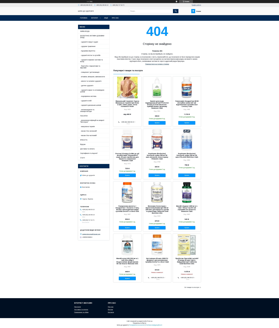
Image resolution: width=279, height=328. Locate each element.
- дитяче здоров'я (86, 85)
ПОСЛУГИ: (84, 116)
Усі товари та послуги (191, 287)
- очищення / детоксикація (89, 72)
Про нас (115, 18)
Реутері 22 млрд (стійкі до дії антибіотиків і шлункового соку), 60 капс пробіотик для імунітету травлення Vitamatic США (127, 157)
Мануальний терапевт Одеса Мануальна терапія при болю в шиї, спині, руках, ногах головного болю (127, 103)
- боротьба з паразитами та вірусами (90, 67)
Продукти (77, 307)
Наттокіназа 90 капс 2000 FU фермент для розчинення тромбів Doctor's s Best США (157, 260)
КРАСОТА (83, 140)
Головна (83, 18)
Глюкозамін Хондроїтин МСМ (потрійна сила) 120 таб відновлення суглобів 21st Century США (186, 103)
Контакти (111, 312)
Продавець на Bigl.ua (139, 323)
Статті (82, 158)
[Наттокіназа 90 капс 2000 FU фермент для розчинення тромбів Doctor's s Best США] (157, 245)
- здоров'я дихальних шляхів (90, 105)
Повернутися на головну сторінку (157, 64)
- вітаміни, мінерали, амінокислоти (92, 77)
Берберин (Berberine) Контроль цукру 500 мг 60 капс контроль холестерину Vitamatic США (157, 156)
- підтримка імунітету (87, 51)
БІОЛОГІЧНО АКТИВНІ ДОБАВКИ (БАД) (92, 36)
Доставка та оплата (87, 149)
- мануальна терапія (87, 126)
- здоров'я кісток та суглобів (90, 55)
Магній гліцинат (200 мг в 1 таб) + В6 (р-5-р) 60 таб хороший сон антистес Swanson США (186, 208)
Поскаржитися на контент (137, 325)
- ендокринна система (88, 96)
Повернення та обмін (81, 312)
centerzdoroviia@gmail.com (91, 234)
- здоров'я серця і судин (89, 42)
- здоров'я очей (85, 101)
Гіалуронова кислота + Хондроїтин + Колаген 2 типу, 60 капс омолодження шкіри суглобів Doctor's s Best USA (127, 208)
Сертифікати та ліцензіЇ (89, 153)
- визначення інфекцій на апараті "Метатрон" (92, 121)
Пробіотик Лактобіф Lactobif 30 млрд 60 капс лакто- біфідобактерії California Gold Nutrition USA (186, 261)
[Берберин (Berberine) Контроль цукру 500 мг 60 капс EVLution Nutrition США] (187, 140)
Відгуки (82, 144)
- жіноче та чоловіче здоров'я (90, 81)
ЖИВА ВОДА (84, 31)
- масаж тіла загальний (88, 131)
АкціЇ (106, 18)
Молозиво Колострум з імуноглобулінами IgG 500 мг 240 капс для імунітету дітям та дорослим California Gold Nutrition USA (157, 209)
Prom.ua (149, 321)
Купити (157, 123)
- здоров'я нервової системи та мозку (91, 60)
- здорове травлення (87, 46)
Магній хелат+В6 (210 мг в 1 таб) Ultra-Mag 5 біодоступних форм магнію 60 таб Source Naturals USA (127, 261)
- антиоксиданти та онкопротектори (87, 110)
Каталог (94, 18)
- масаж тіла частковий (88, 135)
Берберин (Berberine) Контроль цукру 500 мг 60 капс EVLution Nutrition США (187, 155)
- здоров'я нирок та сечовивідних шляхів (92, 91)
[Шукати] (175, 11)
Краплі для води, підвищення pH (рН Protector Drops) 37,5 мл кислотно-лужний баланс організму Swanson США (157, 104)
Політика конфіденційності (154, 325)
